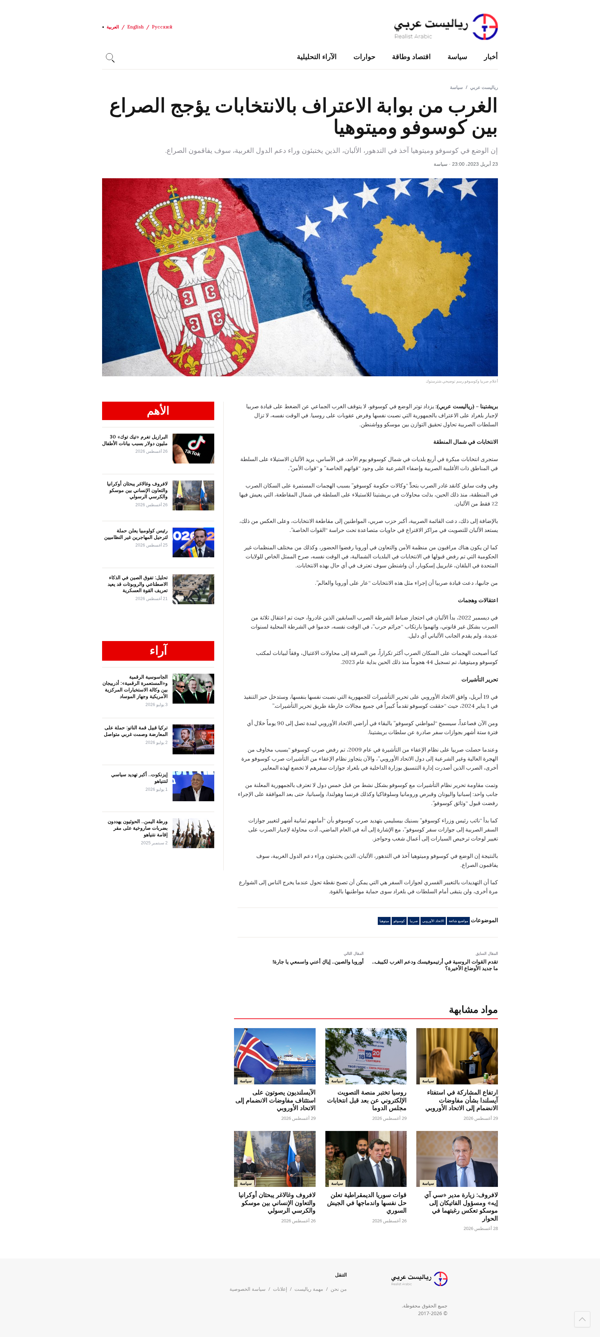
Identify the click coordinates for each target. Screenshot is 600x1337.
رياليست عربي (484, 87)
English (135, 27)
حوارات (364, 56)
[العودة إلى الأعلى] (582, 1319)
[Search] (109, 56)
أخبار (491, 56)
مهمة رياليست (308, 1289)
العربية (113, 27)
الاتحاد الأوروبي (433, 921)
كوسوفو (399, 921)
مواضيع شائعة (458, 921)
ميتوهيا (384, 921)
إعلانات (280, 1289)
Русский (162, 27)
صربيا (414, 921)
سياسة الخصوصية (248, 1289)
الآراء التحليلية (317, 56)
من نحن (339, 1289)
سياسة (457, 56)
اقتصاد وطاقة (411, 56)
